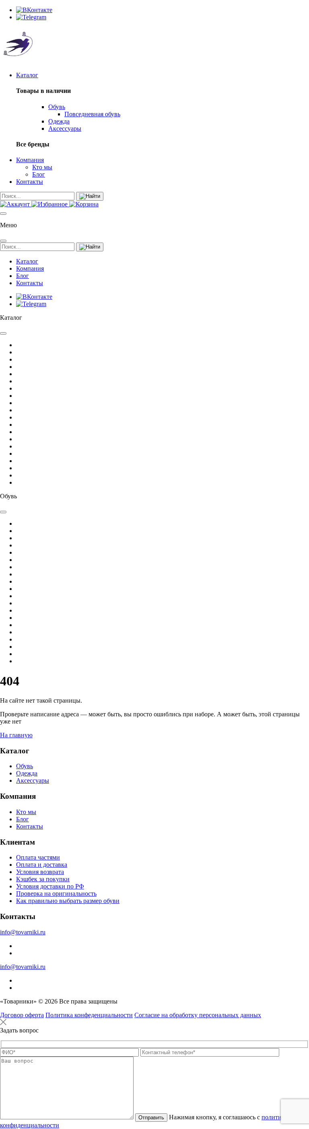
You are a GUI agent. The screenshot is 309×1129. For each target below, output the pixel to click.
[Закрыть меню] (3, 241)
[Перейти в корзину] (84, 204)
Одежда (59, 121)
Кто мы (42, 167)
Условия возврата (40, 871)
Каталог (27, 75)
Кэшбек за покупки (43, 879)
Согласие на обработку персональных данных (197, 1015)
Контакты (29, 181)
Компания (30, 159)
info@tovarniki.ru (22, 932)
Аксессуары (64, 128)
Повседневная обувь (92, 114)
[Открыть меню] (3, 213)
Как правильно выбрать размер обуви (67, 900)
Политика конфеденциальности (89, 1015)
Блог (38, 174)
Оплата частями (38, 857)
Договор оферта (22, 1015)
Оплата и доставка (41, 864)
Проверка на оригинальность (56, 893)
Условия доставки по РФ (50, 886)
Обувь (56, 106)
